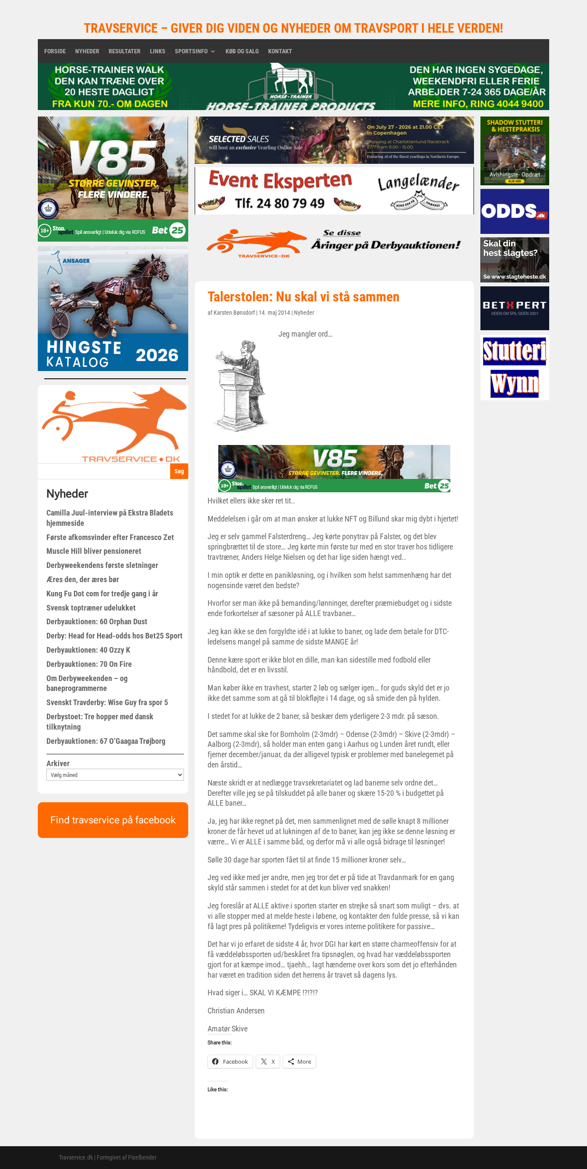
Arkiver (58, 763)
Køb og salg (242, 51)
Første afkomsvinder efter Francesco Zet (110, 537)
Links (157, 51)
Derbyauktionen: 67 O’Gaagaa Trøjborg (105, 741)
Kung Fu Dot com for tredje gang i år (102, 593)
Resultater (125, 51)
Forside (55, 51)
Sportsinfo (191, 51)
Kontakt (280, 51)
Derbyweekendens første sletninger (102, 565)
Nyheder (87, 51)
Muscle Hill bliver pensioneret (93, 550)
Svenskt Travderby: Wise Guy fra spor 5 (107, 702)
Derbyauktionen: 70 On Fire (89, 664)
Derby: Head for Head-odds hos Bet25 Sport (114, 635)
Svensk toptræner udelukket (91, 607)
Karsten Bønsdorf (234, 312)
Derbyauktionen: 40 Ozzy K (88, 649)
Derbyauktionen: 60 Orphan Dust (96, 621)
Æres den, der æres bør (82, 579)
